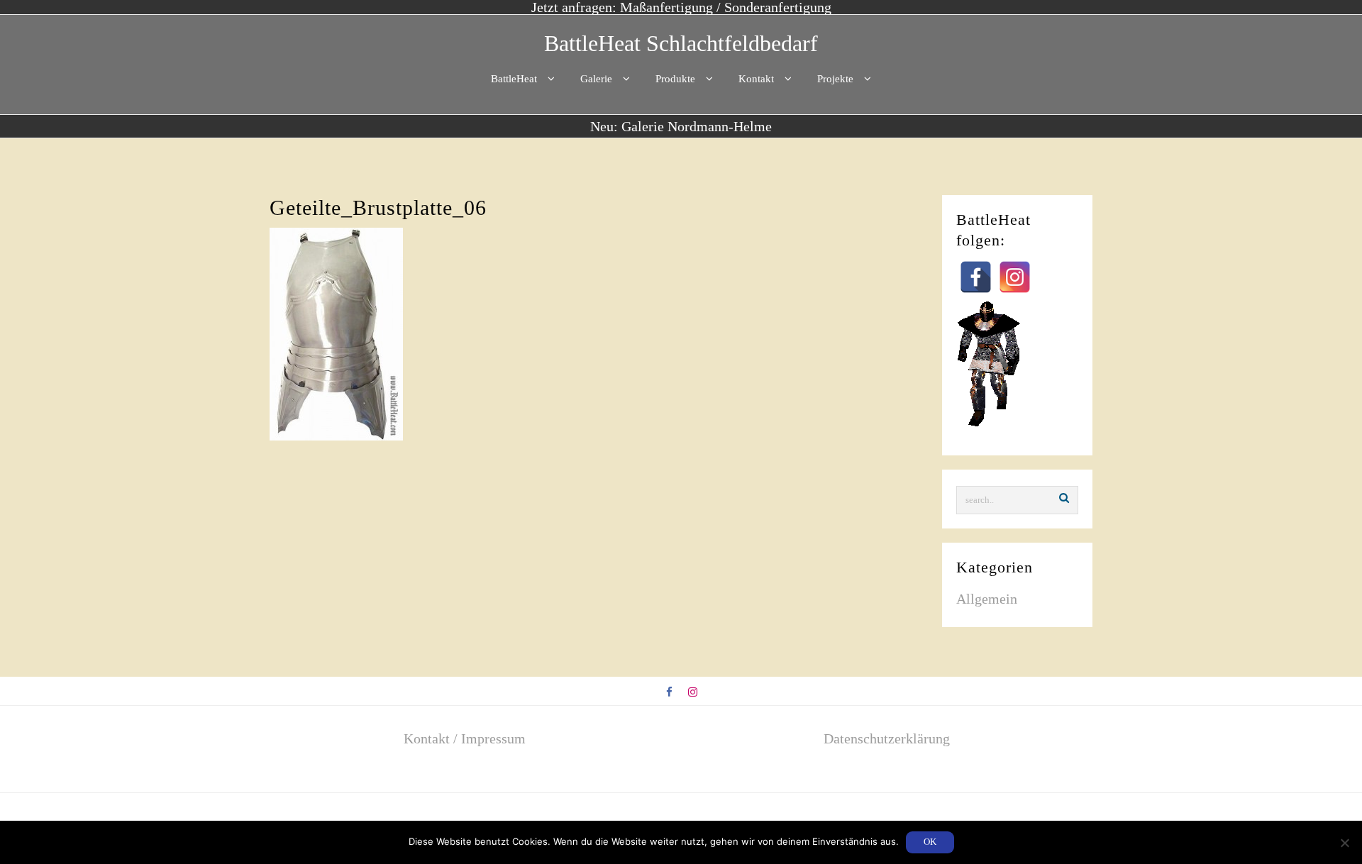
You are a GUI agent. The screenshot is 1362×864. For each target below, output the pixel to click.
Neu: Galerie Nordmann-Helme (681, 126)
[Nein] (1344, 843)
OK (930, 841)
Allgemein (986, 599)
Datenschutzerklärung (887, 738)
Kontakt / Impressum (465, 738)
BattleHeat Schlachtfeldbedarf (681, 43)
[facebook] (670, 693)
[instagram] (693, 693)
